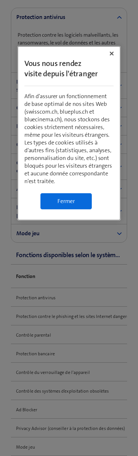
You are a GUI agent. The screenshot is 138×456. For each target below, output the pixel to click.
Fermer (66, 201)
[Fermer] (112, 53)
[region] (69, 133)
